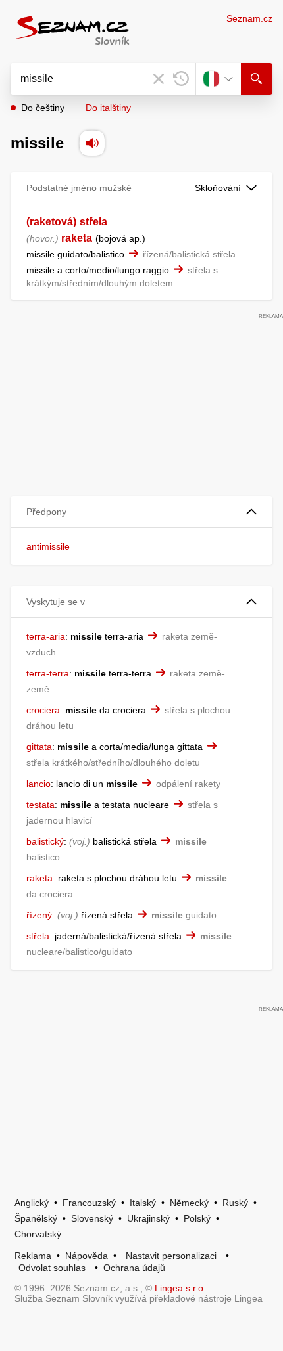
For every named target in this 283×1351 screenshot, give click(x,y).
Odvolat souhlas (52, 1267)
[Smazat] (159, 79)
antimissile (48, 546)
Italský (143, 1202)
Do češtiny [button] (42, 107)
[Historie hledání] (181, 79)
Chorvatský (37, 1234)
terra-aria (45, 636)
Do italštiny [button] (108, 107)
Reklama (32, 1256)
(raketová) (51, 221)
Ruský (235, 1202)
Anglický (31, 1202)
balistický (45, 841)
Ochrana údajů (134, 1267)
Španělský (35, 1218)
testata (40, 804)
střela (93, 221)
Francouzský (89, 1202)
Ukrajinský (148, 1218)
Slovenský (92, 1218)
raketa (76, 238)
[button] (141, 512)
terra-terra (47, 673)
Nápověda (86, 1256)
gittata (39, 747)
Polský (197, 1218)
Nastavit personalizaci (171, 1256)
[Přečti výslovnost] (92, 143)
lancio (38, 783)
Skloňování (218, 188)
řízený (39, 915)
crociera (43, 710)
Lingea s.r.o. (180, 1288)
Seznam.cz (249, 18)
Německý (189, 1202)
